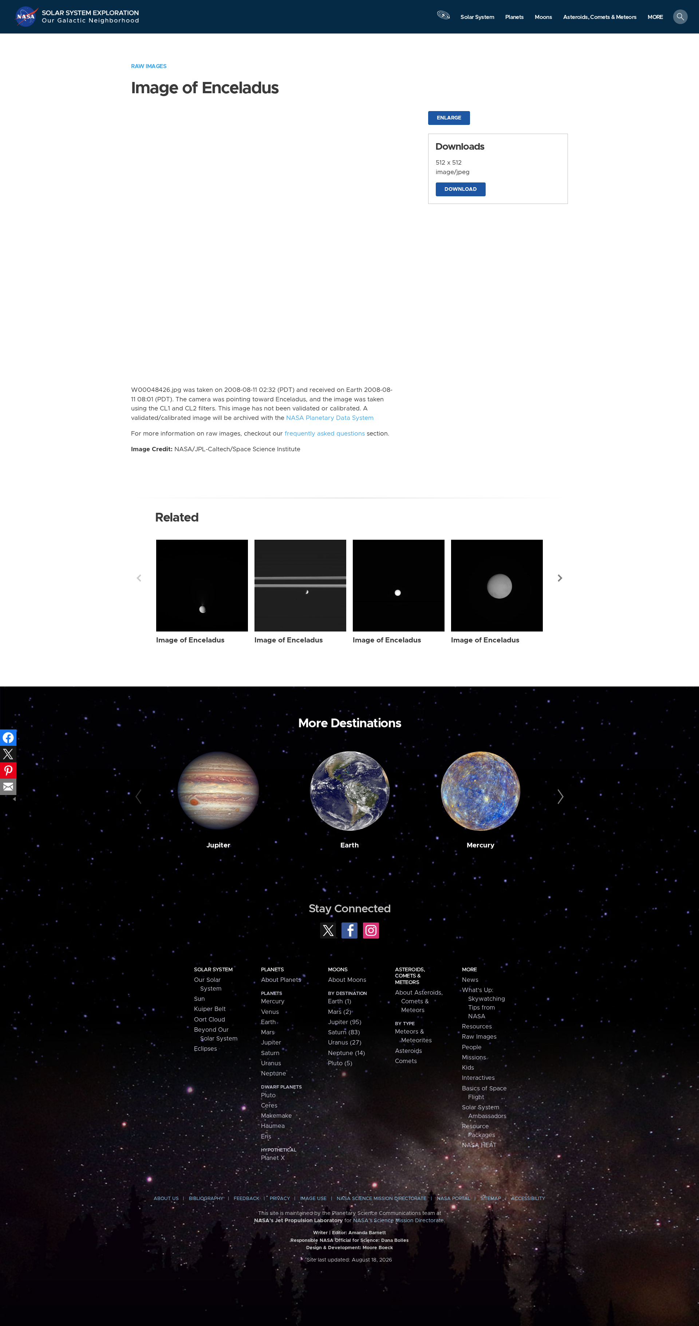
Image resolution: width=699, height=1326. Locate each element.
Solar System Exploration (91, 10)
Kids (468, 1068)
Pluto (268, 1095)
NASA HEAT (479, 1145)
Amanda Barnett (367, 1233)
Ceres (269, 1106)
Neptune (273, 1074)
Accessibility (528, 1198)
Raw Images (148, 66)
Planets (272, 969)
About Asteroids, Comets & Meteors (419, 1001)
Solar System (213, 969)
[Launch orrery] (443, 19)
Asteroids (408, 1051)
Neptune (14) (346, 1053)
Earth (349, 845)
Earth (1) (339, 1001)
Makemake (276, 1116)
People (472, 1047)
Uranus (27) (345, 1043)
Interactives (478, 1078)
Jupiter (218, 845)
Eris (266, 1137)
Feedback (246, 1198)
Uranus (271, 1063)
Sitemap (491, 1198)
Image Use (313, 1198)
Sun (199, 999)
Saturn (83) (344, 1032)
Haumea (273, 1126)
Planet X (273, 1158)
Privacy (280, 1198)
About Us (166, 1198)
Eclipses (205, 1049)
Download (461, 189)
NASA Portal (453, 1198)
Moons (337, 969)
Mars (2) (339, 1012)
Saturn (270, 1053)
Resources (477, 1027)
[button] (655, 17)
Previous (138, 578)
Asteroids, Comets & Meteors (410, 976)
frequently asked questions (325, 433)
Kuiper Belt (210, 1009)
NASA (28, 16)
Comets (406, 1061)
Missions (474, 1058)
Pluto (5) (340, 1063)
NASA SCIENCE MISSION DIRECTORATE (381, 1198)
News (470, 980)
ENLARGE (449, 118)
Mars (268, 1032)
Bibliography (206, 1198)
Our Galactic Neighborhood (91, 22)
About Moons (347, 980)
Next (560, 578)
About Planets (281, 980)
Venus (270, 1012)
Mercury (480, 845)
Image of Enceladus (190, 640)
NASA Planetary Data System (330, 418)
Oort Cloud (209, 1020)
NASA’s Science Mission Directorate (398, 1220)
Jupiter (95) (345, 1022)
